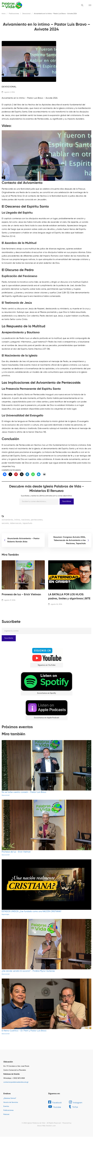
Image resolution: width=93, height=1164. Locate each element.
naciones (25, 520)
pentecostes (37, 520)
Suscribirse (66, 501)
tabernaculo (15, 523)
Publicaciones (14, 13)
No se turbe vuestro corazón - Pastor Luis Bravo (24, 792)
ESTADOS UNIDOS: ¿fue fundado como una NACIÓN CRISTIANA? (31, 911)
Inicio (3, 13)
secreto (5, 523)
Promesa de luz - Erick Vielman (16, 852)
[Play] (47, 155)
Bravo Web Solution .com (46, 1126)
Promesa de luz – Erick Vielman (21, 594)
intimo (17, 520)
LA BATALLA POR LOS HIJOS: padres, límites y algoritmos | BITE (69, 596)
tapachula (27, 523)
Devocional (26, 13)
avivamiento (7, 520)
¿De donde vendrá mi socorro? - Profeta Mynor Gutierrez (28, 971)
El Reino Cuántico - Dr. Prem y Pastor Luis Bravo (24, 1031)
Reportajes (5, 914)
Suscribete (8, 638)
